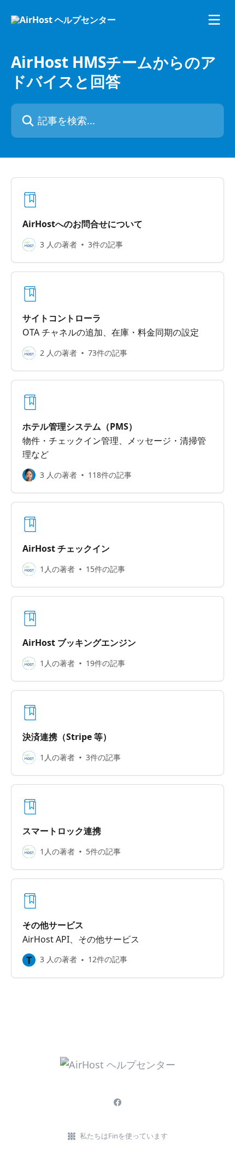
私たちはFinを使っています (124, 1136)
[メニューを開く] (214, 19)
